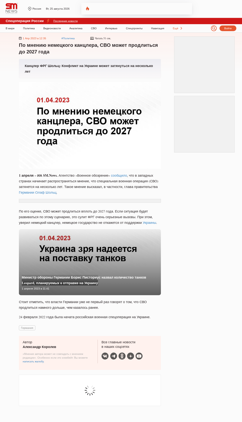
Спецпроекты (134, 28)
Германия (27, 328)
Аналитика (75, 28)
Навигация (157, 28)
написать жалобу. (33, 361)
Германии (26, 192)
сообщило (119, 175)
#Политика (68, 38)
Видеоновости (52, 28)
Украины (149, 222)
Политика (29, 28)
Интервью (111, 28)
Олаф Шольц (45, 192)
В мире (10, 28)
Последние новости (65, 20)
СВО (94, 28)
